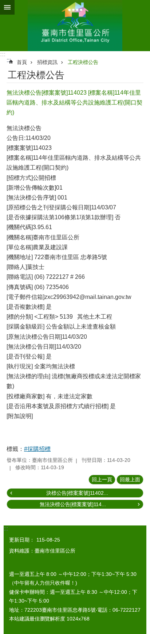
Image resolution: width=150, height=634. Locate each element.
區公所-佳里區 (75, 25)
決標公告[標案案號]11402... (77, 493)
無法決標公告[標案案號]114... (73, 504)
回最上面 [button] (130, 479)
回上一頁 (102, 479)
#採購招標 (37, 449)
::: (2, 54)
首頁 (22, 62)
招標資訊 (47, 62)
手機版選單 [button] (7, 7)
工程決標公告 (83, 62)
